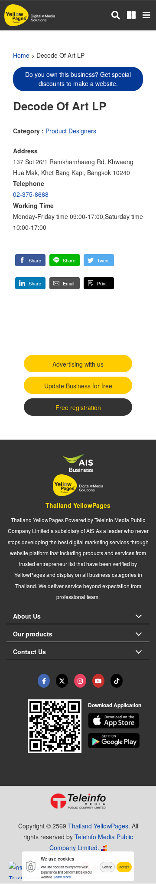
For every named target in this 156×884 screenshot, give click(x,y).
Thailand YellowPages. (99, 825)
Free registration (78, 407)
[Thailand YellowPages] (62, 681)
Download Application (114, 705)
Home (21, 55)
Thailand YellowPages (78, 505)
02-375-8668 (31, 194)
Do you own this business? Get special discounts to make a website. (78, 79)
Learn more (62, 876)
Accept (124, 866)
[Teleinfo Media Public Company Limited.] (78, 801)
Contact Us (29, 651)
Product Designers (71, 130)
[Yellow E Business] (44, 681)
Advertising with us (78, 364)
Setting (107, 866)
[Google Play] (119, 740)
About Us (27, 616)
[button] (30, 260)
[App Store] (119, 720)
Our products (32, 633)
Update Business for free (78, 385)
